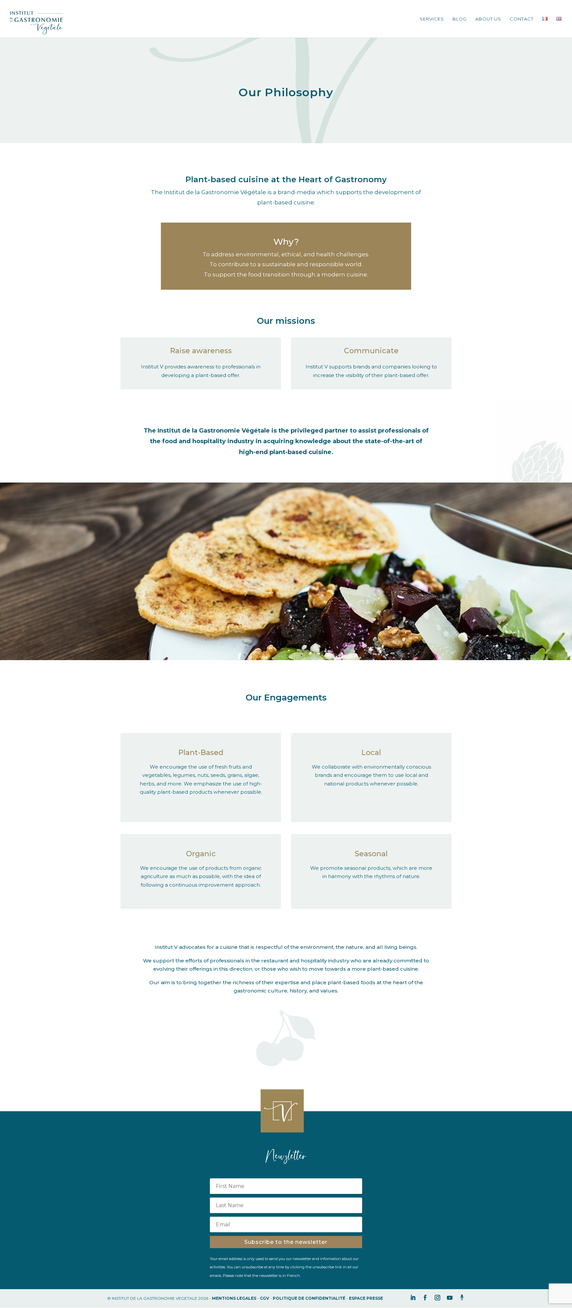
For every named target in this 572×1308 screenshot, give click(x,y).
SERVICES (432, 19)
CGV (264, 1298)
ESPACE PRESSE (366, 1298)
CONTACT (522, 19)
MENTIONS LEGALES (234, 1298)
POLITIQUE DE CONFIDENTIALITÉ (309, 1298)
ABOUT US (488, 19)
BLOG (460, 19)
